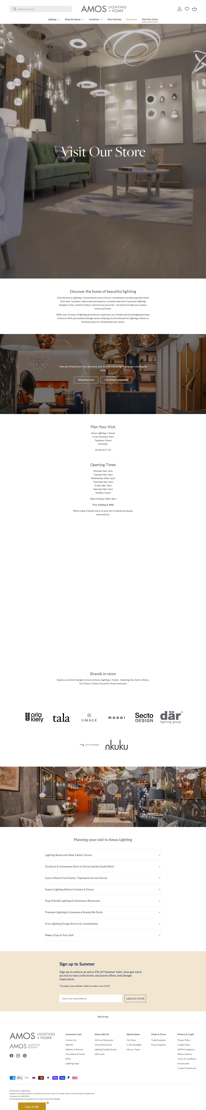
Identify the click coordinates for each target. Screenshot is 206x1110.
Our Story (131, 1040)
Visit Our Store (150, 19)
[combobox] (41, 9)
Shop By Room (73, 19)
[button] (194, 9)
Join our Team (133, 1049)
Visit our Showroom (104, 1040)
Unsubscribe (183, 1063)
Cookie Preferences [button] (186, 1068)
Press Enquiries (158, 1044)
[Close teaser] (48, 1103)
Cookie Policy (183, 1044)
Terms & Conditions (186, 1058)
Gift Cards (100, 1054)
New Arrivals (114, 19)
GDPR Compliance (186, 1049)
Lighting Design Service (106, 1049)
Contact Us (71, 1040)
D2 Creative (39, 1099)
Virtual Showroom (103, 1044)
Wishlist (69, 1044)
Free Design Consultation (116, 380)
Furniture (94, 19)
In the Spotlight (134, 1044)
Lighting (52, 19)
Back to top (103, 1016)
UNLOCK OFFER (135, 998)
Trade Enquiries (158, 1040)
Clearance (131, 19)
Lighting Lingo (72, 1063)
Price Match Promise (75, 1054)
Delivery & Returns (74, 1049)
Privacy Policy (183, 1040)
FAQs (68, 1058)
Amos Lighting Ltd (23, 1091)
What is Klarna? (184, 1054)
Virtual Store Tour (86, 380)
